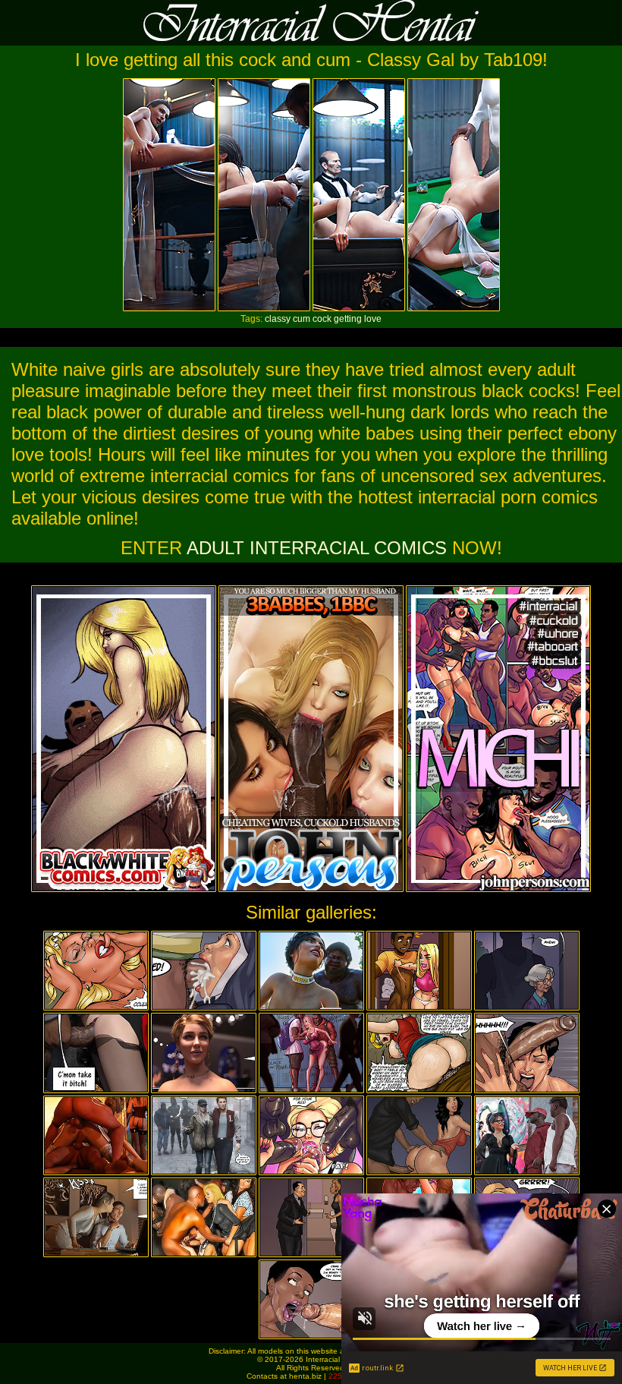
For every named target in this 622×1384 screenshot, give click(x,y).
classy (278, 319)
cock (322, 319)
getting (348, 319)
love (373, 319)
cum (301, 319)
